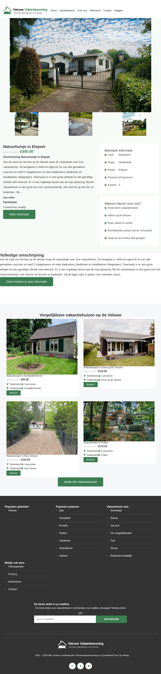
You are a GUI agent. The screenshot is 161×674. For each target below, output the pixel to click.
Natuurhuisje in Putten (95, 442)
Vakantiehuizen (67, 10)
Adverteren (95, 10)
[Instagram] (72, 666)
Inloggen (118, 10)
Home (54, 10)
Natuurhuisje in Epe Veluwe (22, 456)
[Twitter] (88, 666)
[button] (4, 125)
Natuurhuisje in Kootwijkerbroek (24, 375)
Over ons (82, 10)
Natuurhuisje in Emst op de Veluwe (103, 367)
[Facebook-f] (80, 666)
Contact (107, 10)
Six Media (124, 655)
